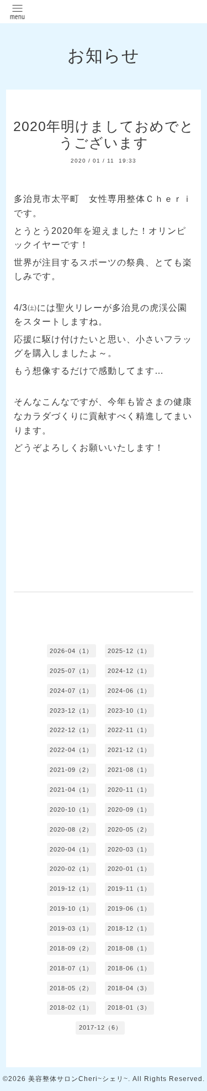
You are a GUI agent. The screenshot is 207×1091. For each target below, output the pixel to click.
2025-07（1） (71, 670)
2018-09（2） (71, 948)
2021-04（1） (71, 789)
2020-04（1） (71, 849)
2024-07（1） (71, 690)
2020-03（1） (129, 849)
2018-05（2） (71, 988)
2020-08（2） (71, 829)
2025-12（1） (129, 651)
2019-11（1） (129, 888)
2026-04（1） (71, 651)
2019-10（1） (71, 908)
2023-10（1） (129, 710)
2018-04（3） (129, 988)
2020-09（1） (129, 809)
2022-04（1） (71, 750)
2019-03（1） (71, 928)
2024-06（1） (129, 690)
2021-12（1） (129, 750)
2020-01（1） (129, 868)
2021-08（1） (129, 769)
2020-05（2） (129, 829)
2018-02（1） (71, 1007)
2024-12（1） (129, 670)
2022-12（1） (71, 730)
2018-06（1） (129, 968)
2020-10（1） (71, 809)
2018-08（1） (129, 948)
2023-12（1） (71, 710)
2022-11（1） (129, 730)
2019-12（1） (71, 888)
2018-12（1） (129, 928)
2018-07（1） (71, 968)
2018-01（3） (129, 1007)
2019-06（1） (129, 908)
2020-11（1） (129, 789)
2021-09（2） (71, 769)
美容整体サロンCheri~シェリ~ (78, 1079)
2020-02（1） (71, 868)
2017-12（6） (100, 1027)
